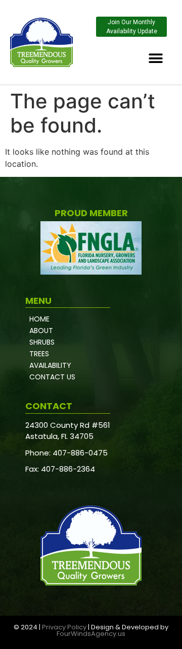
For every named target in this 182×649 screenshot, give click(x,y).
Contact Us (52, 377)
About (41, 331)
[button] (155, 58)
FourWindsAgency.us (91, 633)
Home (39, 319)
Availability (50, 365)
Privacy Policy (64, 627)
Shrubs (42, 342)
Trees (39, 354)
